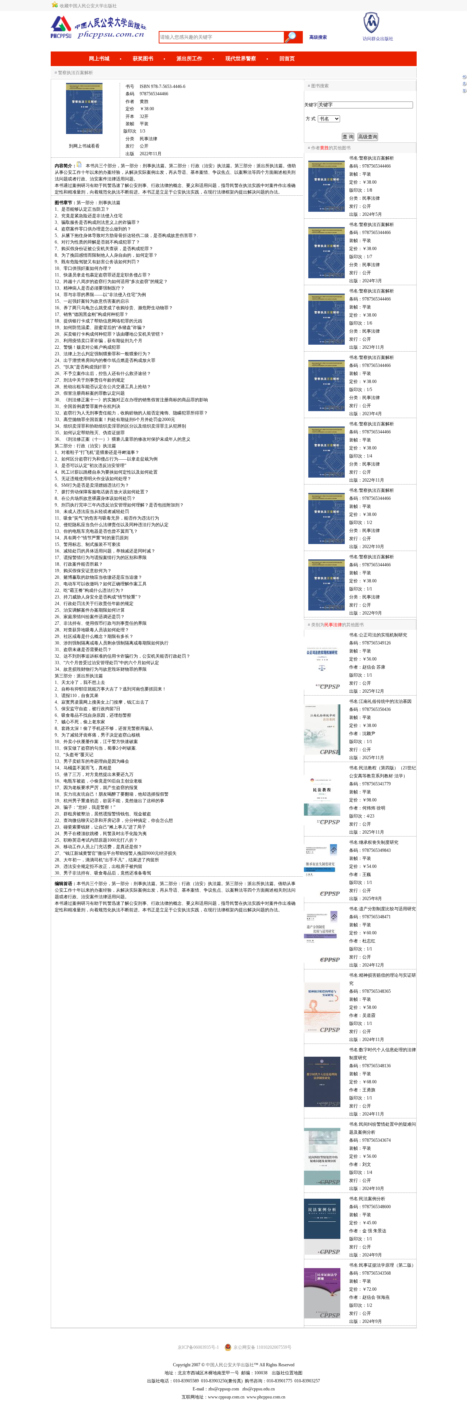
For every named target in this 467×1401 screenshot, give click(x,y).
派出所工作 (189, 58)
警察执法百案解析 (376, 158)
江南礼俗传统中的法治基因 (385, 701)
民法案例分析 (372, 1198)
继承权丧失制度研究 (378, 842)
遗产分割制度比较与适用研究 (387, 908)
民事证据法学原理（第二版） (387, 1265)
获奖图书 (143, 58)
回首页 (287, 58)
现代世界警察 (240, 58)
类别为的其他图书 (337, 624)
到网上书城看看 (84, 146)
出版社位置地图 (287, 1372)
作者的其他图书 (331, 147)
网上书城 (99, 58)
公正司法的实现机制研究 (383, 635)
